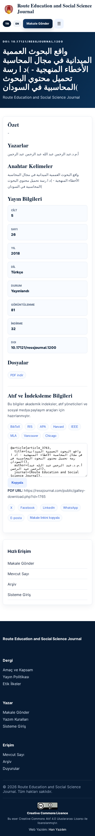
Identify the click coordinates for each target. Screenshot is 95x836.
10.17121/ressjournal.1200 (33, 347)
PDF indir (16, 375)
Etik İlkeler (12, 683)
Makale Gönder (38, 23)
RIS (30, 426)
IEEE (74, 426)
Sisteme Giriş (19, 594)
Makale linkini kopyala (44, 517)
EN (17, 23)
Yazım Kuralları (15, 719)
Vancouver (31, 435)
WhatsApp (70, 507)
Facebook (28, 507)
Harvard (58, 426)
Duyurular (11, 768)
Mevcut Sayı (18, 573)
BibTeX (15, 426)
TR (7, 23)
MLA (13, 435)
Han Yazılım (57, 829)
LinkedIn (49, 507)
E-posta (16, 518)
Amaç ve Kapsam (18, 670)
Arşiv (12, 584)
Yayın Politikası (16, 676)
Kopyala (17, 482)
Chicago (50, 435)
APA (43, 426)
